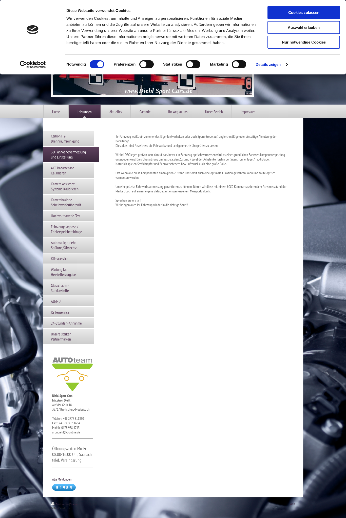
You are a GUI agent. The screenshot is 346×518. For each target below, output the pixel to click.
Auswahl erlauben (304, 27)
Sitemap (74, 504)
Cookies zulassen (303, 12)
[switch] (146, 64)
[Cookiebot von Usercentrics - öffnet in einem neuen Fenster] (33, 64)
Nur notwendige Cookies (304, 42)
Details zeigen (268, 64)
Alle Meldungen (61, 479)
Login (292, 503)
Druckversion (62, 504)
